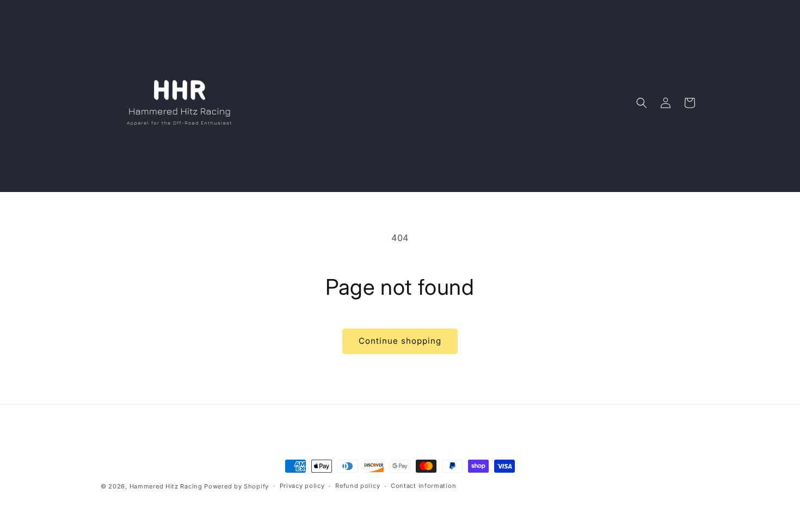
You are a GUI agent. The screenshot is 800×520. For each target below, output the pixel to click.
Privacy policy (302, 486)
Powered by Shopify (236, 486)
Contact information (423, 486)
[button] (642, 103)
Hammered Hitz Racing (166, 486)
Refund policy (357, 486)
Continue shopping (400, 341)
